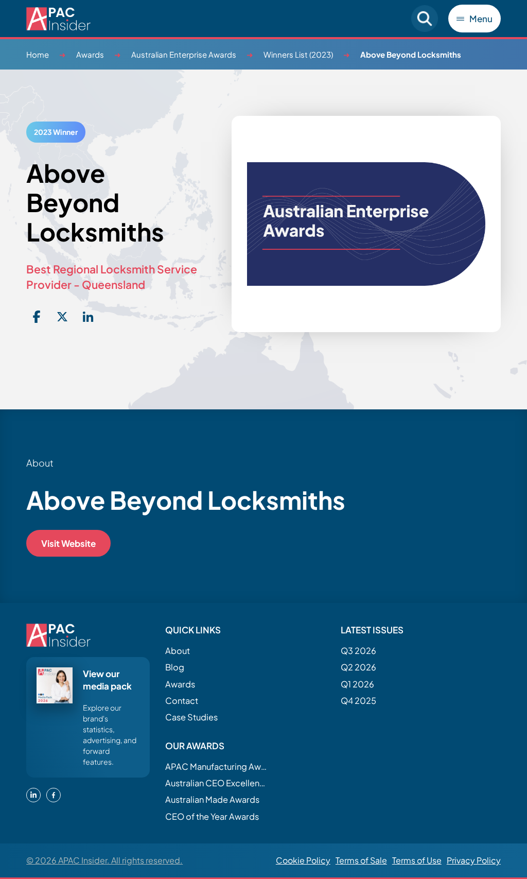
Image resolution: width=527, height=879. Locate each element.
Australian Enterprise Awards (183, 54)
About (177, 650)
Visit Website (68, 543)
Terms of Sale (361, 860)
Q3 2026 (358, 650)
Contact (181, 700)
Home (37, 54)
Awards (90, 54)
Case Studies (191, 717)
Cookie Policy (303, 860)
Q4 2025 (358, 700)
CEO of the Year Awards (212, 816)
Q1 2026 (357, 684)
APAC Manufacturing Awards (216, 766)
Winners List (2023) (298, 54)
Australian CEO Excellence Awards (216, 783)
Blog (174, 667)
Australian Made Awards (212, 799)
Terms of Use (417, 860)
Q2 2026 (358, 667)
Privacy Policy (474, 860)
